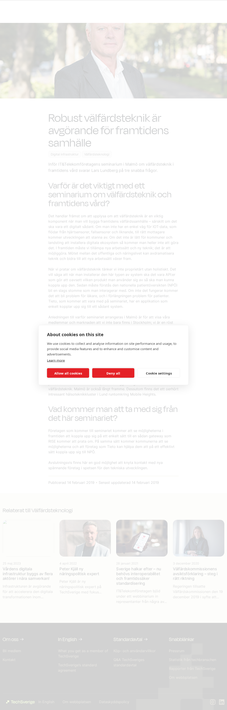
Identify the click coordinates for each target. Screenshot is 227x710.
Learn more (56, 360)
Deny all (113, 373)
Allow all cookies (68, 373)
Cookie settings (159, 373)
